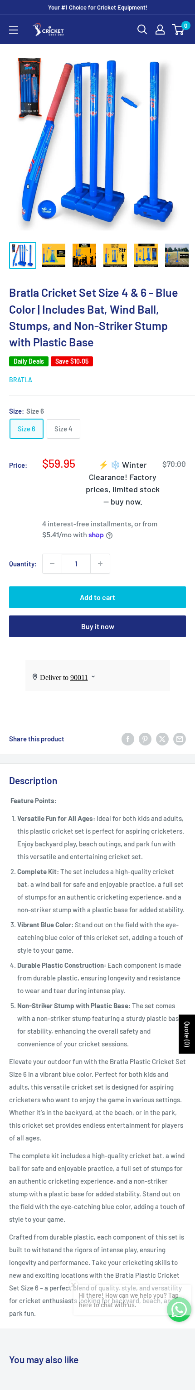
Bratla (20, 380)
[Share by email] (179, 738)
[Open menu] (13, 30)
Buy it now (97, 626)
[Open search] (142, 30)
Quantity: (23, 564)
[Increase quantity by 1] (100, 563)
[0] (178, 29)
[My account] (160, 30)
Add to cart (97, 597)
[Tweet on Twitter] (162, 738)
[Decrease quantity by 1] (52, 563)
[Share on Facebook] (128, 738)
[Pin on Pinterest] (145, 738)
